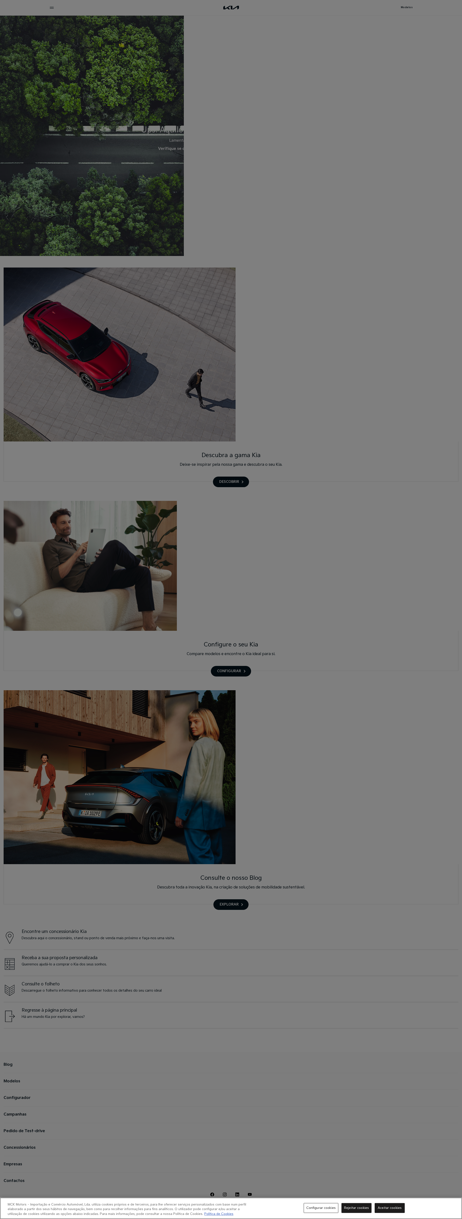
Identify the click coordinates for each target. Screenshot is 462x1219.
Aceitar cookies (390, 1208)
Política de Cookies (218, 1214)
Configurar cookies (321, 1208)
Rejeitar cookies (356, 1208)
